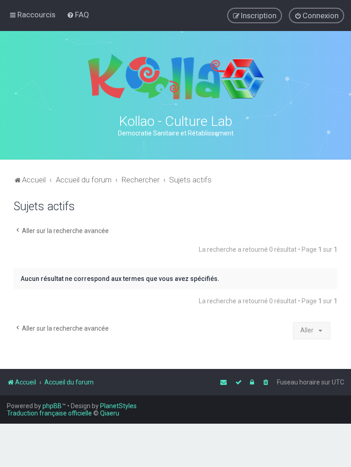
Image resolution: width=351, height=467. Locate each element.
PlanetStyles (118, 406)
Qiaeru (109, 413)
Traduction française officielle (49, 413)
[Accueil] (175, 76)
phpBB (52, 406)
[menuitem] (77, 14)
